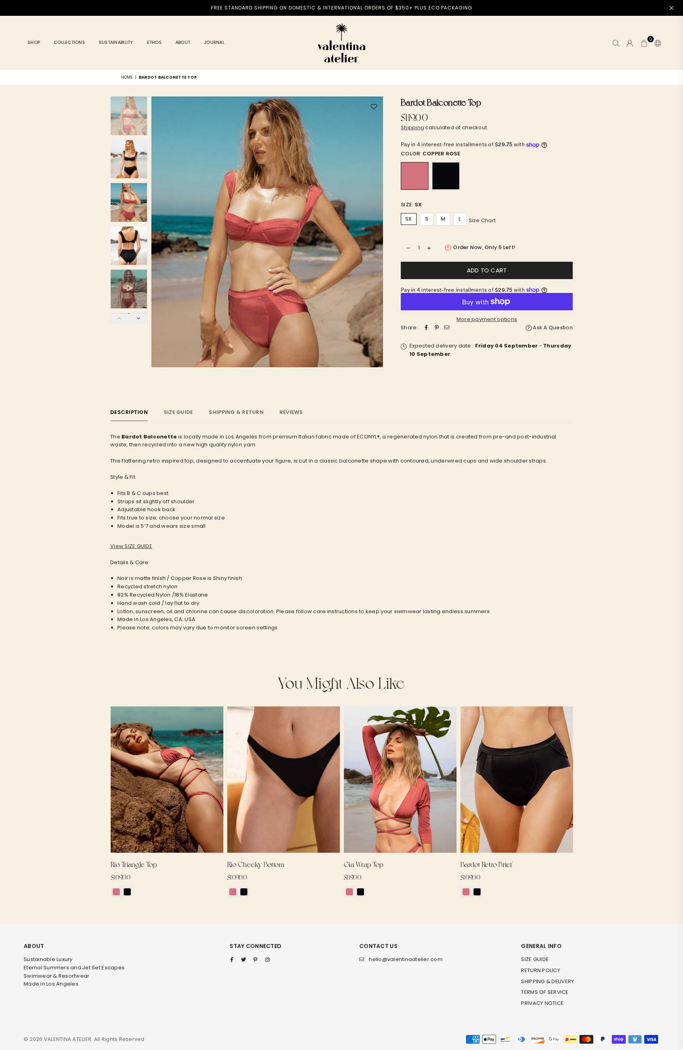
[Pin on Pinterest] (437, 328)
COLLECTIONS (69, 42)
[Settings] (656, 43)
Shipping (412, 127)
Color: (430, 153)
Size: (411, 204)
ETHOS (154, 42)
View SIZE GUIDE (131, 546)
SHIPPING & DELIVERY (547, 981)
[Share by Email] (447, 328)
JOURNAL (214, 42)
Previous (158, 241)
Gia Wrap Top (363, 864)
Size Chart (482, 220)
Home (127, 77)
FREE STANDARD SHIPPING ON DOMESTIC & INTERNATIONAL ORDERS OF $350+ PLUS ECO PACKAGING (341, 7)
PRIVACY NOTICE (542, 1003)
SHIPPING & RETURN (236, 412)
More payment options (487, 319)
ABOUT (182, 42)
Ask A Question (552, 327)
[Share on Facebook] (426, 328)
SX (408, 219)
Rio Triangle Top (134, 864)
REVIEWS (291, 412)
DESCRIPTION (129, 412)
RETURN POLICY (540, 970)
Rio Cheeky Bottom (255, 864)
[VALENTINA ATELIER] (341, 42)
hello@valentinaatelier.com (406, 959)
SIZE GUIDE (535, 959)
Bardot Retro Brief (486, 864)
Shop (34, 42)
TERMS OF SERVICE (544, 992)
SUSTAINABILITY (116, 42)
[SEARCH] (616, 43)
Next (376, 241)
